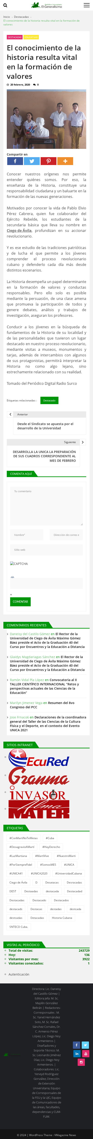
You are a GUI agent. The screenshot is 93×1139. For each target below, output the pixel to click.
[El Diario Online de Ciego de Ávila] (38, 792)
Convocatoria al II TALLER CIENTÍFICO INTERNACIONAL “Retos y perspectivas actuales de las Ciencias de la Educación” (44, 686)
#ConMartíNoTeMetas (23, 838)
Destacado (49, 400)
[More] (65, 161)
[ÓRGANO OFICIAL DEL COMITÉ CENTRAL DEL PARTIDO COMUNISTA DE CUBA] (39, 776)
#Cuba (50, 838)
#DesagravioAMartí (21, 847)
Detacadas (37, 918)
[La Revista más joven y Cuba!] (39, 809)
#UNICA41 (16, 873)
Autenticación (19, 974)
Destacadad (74, 891)
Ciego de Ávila (19, 230)
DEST (12, 891)
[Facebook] (15, 161)
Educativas (31, 37)
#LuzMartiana (18, 856)
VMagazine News (65, 1135)
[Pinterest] (48, 161)
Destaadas (31, 891)
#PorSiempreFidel (20, 865)
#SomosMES (48, 865)
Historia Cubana (62, 918)
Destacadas (14, 37)
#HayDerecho (51, 847)
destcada (75, 909)
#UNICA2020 (39, 873)
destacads (15, 909)
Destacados (61, 900)
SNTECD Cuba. (18, 927)
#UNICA (69, 865)
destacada (52, 891)
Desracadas (74, 882)
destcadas (15, 918)
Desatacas (52, 882)
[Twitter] (32, 161)
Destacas (36, 909)
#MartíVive (42, 856)
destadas (56, 909)
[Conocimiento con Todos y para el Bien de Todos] (39, 757)
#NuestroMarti (66, 856)
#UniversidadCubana (68, 873)
